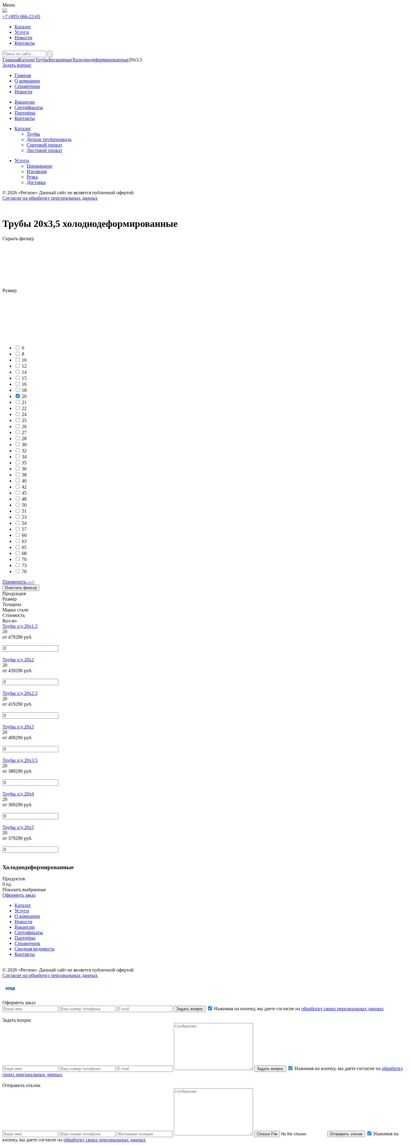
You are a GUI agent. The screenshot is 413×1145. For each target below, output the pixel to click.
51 (24, 511)
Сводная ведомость (34, 948)
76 (24, 571)
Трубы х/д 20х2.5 (19, 693)
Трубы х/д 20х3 (18, 726)
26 (24, 426)
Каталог (23, 26)
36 (24, 468)
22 (24, 408)
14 (24, 372)
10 (24, 360)
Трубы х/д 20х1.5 (19, 626)
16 (24, 384)
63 (24, 541)
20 (24, 396)
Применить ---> (18, 581)
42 (24, 486)
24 (24, 414)
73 (24, 565)
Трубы (42, 59)
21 (24, 402)
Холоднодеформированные (100, 59)
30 (24, 444)
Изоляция (37, 171)
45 (24, 492)
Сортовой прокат (44, 144)
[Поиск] (49, 54)
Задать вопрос (189, 1009)
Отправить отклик (346, 1134)
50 (24, 505)
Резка (32, 176)
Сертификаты (29, 932)
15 (24, 378)
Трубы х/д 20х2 (18, 659)
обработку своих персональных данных (342, 1008)
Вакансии (25, 927)
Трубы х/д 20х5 (18, 827)
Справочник (27, 943)
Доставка (36, 182)
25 (24, 420)
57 (24, 529)
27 (24, 432)
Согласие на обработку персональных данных (50, 198)
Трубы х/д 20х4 (18, 793)
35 (24, 462)
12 (24, 366)
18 (24, 390)
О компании (27, 916)
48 (24, 499)
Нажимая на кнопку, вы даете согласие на (298, 1008)
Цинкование (39, 166)
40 (24, 480)
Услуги (22, 32)
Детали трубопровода (49, 139)
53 (24, 517)
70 (24, 559)
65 (24, 547)
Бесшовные (60, 59)
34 (24, 456)
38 (24, 474)
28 (24, 438)
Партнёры (25, 937)
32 (24, 450)
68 (24, 553)
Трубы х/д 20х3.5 (19, 760)
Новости (23, 37)
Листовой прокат (44, 150)
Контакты (25, 43)
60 (24, 535)
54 (24, 523)
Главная (10, 59)
